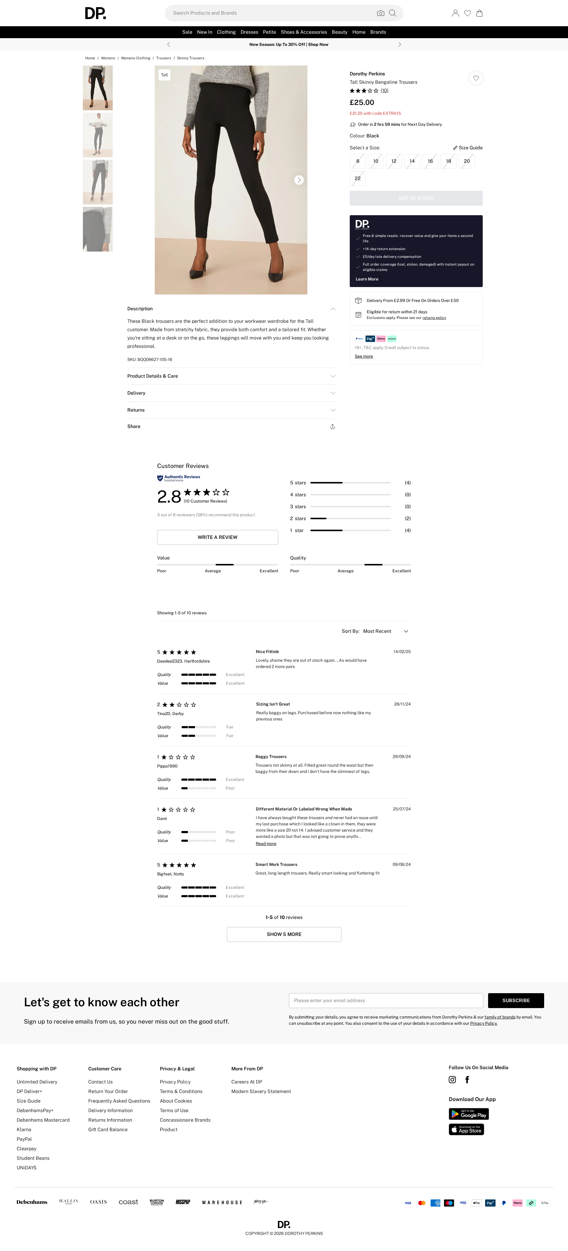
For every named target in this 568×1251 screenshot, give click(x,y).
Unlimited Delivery (37, 1082)
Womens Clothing (135, 58)
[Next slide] (399, 44)
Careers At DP (246, 1082)
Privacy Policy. (483, 1023)
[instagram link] (452, 1079)
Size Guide (29, 1101)
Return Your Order (108, 1091)
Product (168, 1129)
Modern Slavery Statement (261, 1091)
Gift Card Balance (108, 1129)
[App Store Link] (469, 1121)
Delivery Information (110, 1110)
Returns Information (110, 1120)
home (90, 58)
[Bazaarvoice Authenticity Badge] (178, 478)
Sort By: (351, 631)
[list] (231, 180)
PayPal (24, 1139)
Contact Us (100, 1082)
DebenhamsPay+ (35, 1110)
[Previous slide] (168, 44)
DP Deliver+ (29, 1091)
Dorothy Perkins (367, 74)
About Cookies (176, 1101)
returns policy (434, 318)
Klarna (24, 1129)
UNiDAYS (27, 1168)
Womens (108, 58)
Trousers (163, 58)
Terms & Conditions (181, 1091)
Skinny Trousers (190, 58)
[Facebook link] (467, 1079)
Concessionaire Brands (185, 1120)
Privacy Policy (175, 1082)
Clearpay (26, 1148)
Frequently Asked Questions (119, 1101)
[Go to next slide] (299, 180)
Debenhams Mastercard (43, 1120)
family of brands (500, 1017)
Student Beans (33, 1158)
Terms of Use (174, 1110)
